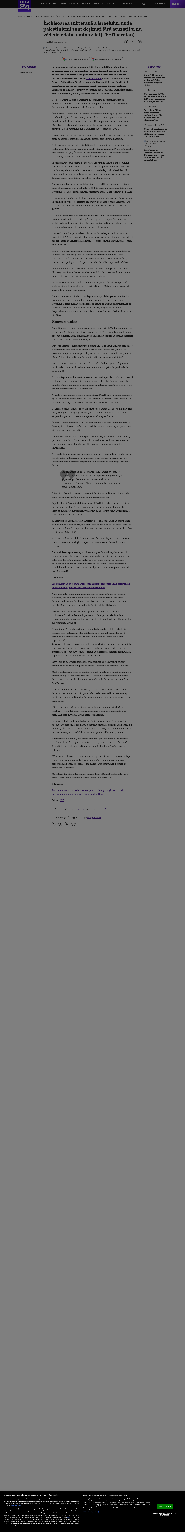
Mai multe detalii (16, 1505)
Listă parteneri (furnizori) (91, 1512)
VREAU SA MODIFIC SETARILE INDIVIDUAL (164, 1514)
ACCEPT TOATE (165, 1506)
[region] (92, 1511)
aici (68, 1517)
